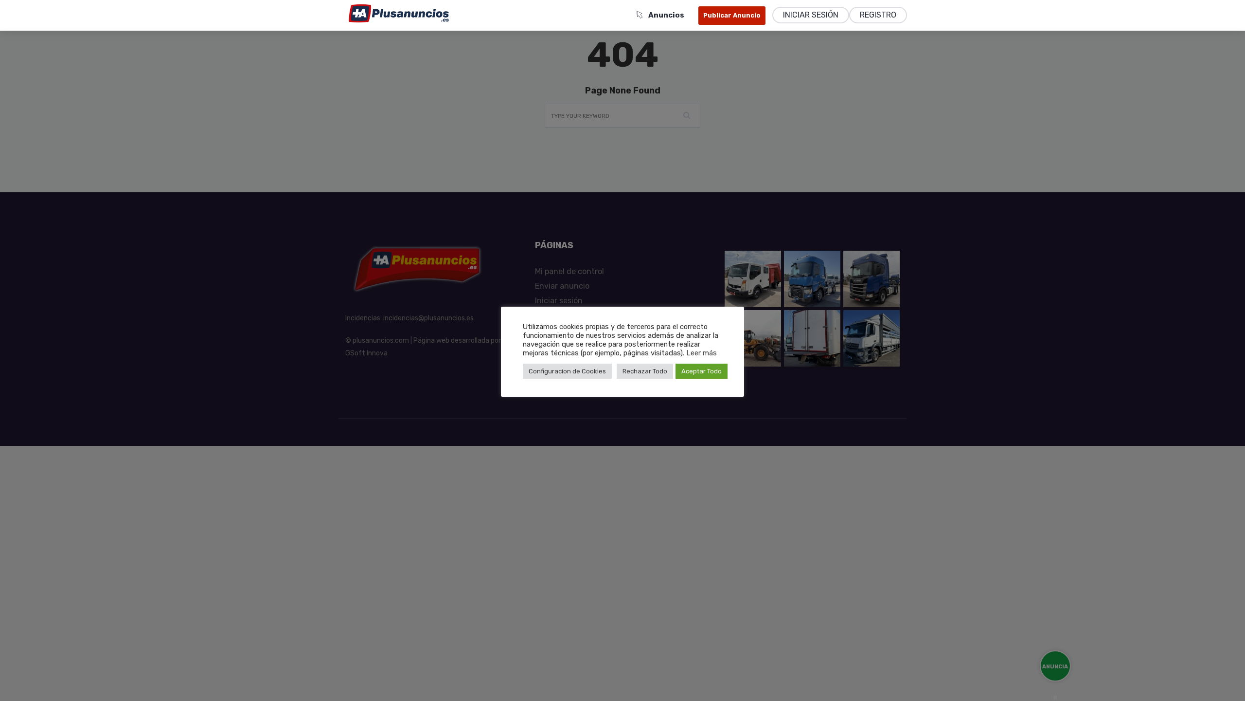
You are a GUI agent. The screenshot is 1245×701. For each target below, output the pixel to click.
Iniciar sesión (810, 14)
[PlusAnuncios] (399, 13)
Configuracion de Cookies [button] (567, 371)
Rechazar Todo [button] (644, 371)
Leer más (701, 353)
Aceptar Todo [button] (701, 371)
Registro (878, 14)
